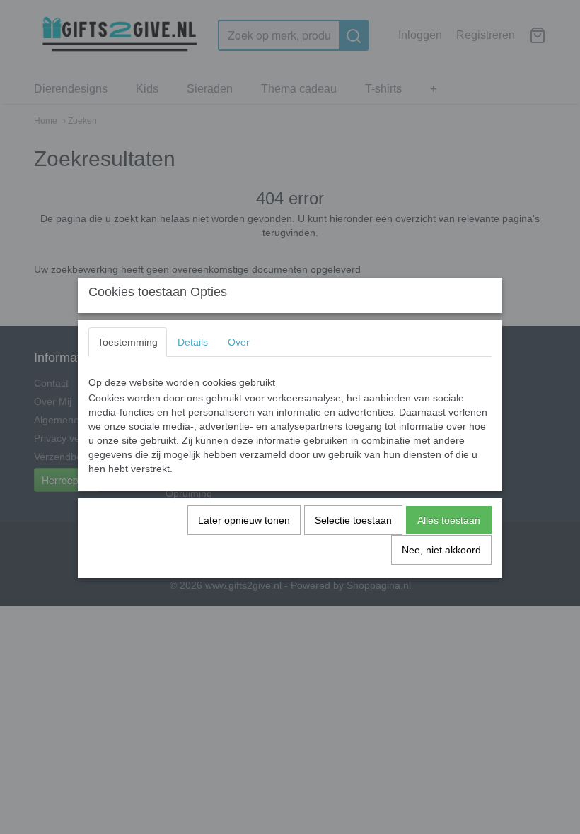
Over (239, 342)
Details (193, 342)
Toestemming (128, 342)
